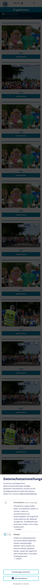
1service (18, 529)
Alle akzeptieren (21, 578)
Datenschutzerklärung (28, 494)
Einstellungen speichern (21, 572)
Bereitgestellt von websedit (21, 584)
